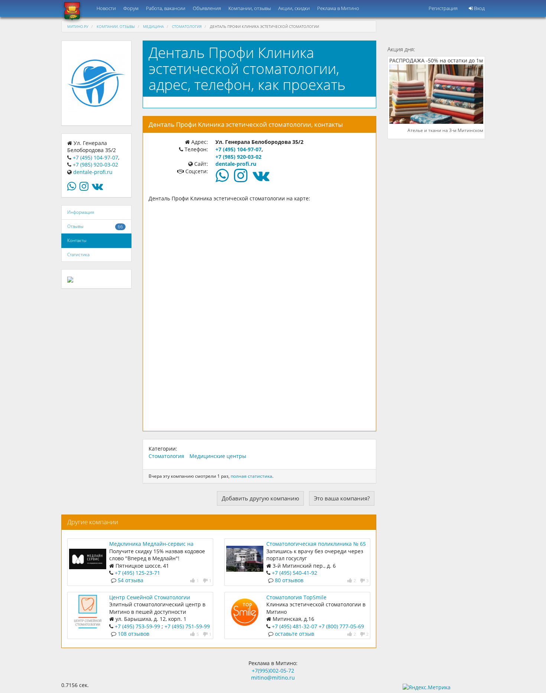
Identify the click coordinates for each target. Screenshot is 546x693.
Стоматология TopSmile (296, 597)
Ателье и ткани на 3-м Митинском (445, 130)
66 (120, 226)
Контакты (77, 240)
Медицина (153, 26)
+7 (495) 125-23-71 (137, 572)
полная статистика (251, 476)
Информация (80, 212)
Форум (131, 8)
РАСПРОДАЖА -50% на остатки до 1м (436, 60)
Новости (106, 8)
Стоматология (187, 26)
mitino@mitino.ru (273, 677)
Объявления (207, 8)
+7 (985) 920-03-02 (95, 164)
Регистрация (443, 8)
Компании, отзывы (249, 8)
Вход (479, 8)
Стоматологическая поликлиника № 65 (316, 543)
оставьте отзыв (294, 633)
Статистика (78, 254)
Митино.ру (77, 26)
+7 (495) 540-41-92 (294, 572)
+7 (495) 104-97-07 (95, 157)
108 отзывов (133, 633)
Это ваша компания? (342, 498)
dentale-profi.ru (93, 171)
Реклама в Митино (338, 8)
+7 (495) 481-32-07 (294, 626)
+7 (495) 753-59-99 (137, 626)
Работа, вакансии (165, 8)
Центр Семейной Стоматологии (149, 597)
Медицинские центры (217, 456)
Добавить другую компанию (260, 498)
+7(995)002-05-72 (273, 670)
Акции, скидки (294, 8)
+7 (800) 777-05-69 (341, 626)
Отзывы (75, 226)
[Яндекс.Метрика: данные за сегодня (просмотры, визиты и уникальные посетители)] (427, 687)
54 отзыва (130, 580)
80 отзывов (289, 580)
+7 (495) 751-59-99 (187, 626)
